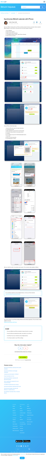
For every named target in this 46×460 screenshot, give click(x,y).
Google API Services (30, 415)
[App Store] (19, 441)
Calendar (13, 13)
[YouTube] (21, 446)
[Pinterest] (27, 446)
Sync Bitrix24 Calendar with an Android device (12, 392)
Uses (20, 417)
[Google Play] (26, 441)
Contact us (14, 412)
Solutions (21, 410)
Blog (20, 406)
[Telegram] (18, 446)
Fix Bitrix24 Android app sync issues (11, 384)
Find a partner (29, 419)
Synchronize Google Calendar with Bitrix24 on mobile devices (11, 389)
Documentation (22, 432)
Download (21, 428)
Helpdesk (14, 419)
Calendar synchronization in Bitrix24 (11, 374)
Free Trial (21, 426)
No (25, 348)
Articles (21, 408)
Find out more (23, 454)
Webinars (14, 421)
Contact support (15, 426)
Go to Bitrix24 (23, 357)
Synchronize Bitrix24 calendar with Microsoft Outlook (11, 378)
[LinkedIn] (25, 446)
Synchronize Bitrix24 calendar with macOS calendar (12, 368)
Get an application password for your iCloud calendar (11, 382)
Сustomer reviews (22, 412)
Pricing (14, 408)
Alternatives (21, 415)
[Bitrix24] (4, 1)
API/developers (29, 412)
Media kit (14, 410)
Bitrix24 (14, 406)
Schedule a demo (15, 428)
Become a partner (29, 421)
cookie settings (15, 455)
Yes (20, 348)
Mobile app (28, 408)
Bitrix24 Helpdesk (5, 13)
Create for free (28, 360)
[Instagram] (23, 446)
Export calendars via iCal (9, 376)
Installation (21, 430)
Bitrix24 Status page (16, 430)
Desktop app (29, 410)
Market (28, 406)
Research (21, 419)
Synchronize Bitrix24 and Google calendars (10, 371)
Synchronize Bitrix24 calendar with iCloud (12, 386)
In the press (14, 415)
